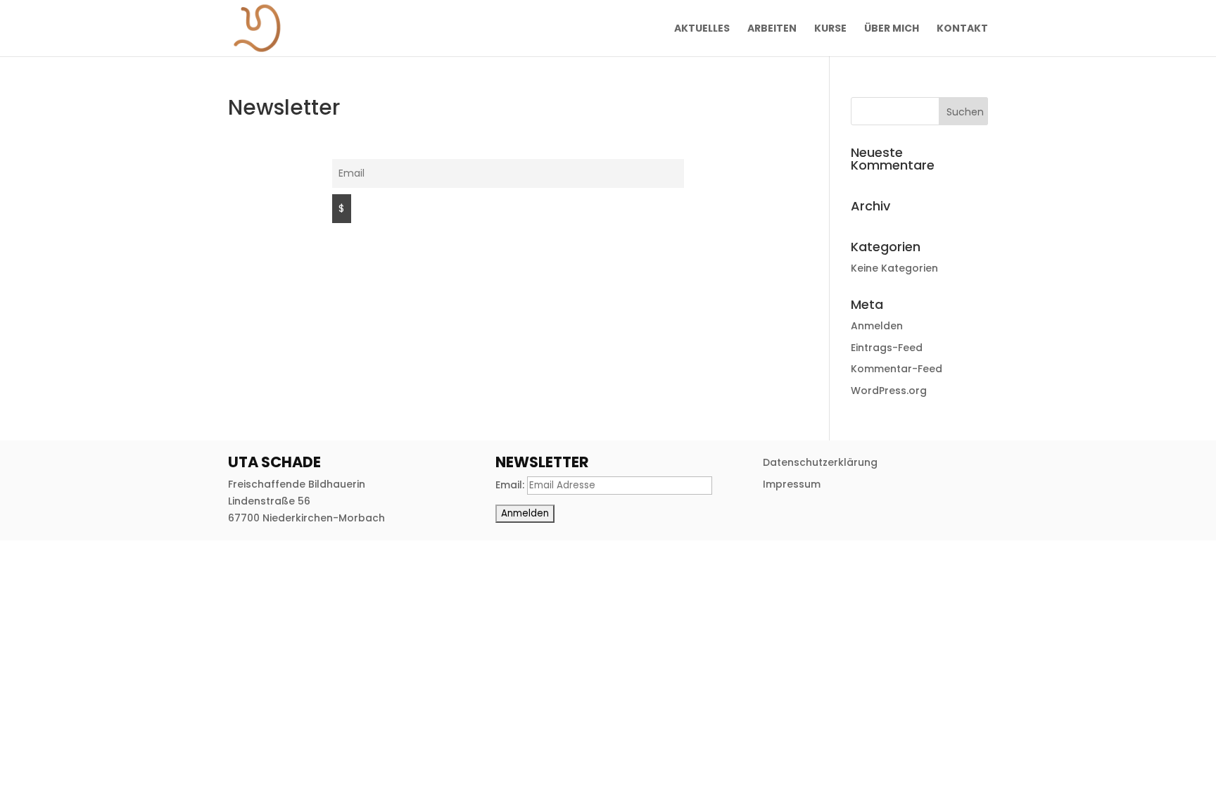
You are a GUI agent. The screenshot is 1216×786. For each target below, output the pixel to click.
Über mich (891, 29)
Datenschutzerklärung (820, 462)
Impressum (792, 484)
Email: (511, 485)
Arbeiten (772, 29)
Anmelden (877, 326)
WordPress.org (889, 391)
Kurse (830, 29)
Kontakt (962, 29)
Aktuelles (702, 29)
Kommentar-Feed (896, 369)
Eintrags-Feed (887, 348)
